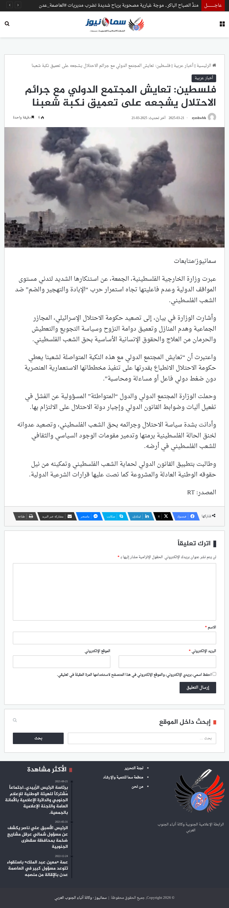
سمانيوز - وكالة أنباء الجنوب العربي (80, 897)
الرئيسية (204, 66)
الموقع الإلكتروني (97, 651)
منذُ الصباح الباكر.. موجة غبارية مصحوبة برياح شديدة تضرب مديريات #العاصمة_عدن (119, 5)
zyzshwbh (199, 118)
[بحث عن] (7, 26)
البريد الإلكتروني (202, 651)
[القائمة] (222, 26)
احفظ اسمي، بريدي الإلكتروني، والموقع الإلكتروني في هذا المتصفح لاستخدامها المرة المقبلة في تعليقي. (134, 674)
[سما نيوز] (115, 24)
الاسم (210, 627)
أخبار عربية (183, 66)
